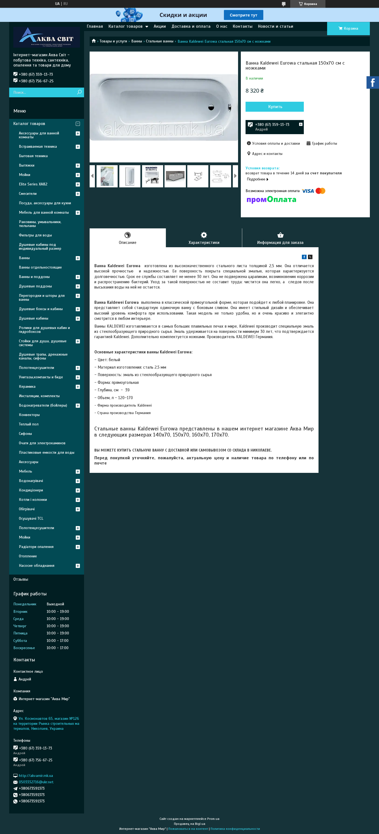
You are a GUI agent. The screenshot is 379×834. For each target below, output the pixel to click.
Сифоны (25, 433)
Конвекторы (29, 414)
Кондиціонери (31, 490)
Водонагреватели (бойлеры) (43, 405)
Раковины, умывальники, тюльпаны (40, 224)
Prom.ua (213, 819)
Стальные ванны (159, 41)
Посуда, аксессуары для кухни (45, 203)
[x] (310, 258)
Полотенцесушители (36, 367)
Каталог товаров (125, 26)
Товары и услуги (113, 41)
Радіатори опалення (36, 546)
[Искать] (79, 92)
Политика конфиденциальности (235, 829)
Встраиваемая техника (38, 146)
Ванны (136, 41)
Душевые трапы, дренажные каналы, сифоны (43, 356)
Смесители (28, 193)
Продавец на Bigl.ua (189, 824)
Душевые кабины (33, 318)
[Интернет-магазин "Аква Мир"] (46, 37)
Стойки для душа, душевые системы (43, 343)
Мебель (25, 471)
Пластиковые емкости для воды (46, 452)
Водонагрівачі (31, 480)
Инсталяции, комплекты (39, 396)
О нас (221, 26)
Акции (160, 26)
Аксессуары (28, 462)
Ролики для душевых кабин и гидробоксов (44, 329)
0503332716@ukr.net (36, 782)
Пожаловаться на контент (188, 829)
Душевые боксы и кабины (41, 309)
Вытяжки (26, 165)
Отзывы (20, 579)
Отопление (28, 556)
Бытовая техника (33, 156)
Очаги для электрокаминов (42, 443)
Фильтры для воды (35, 235)
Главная (95, 26)
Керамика (27, 386)
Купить (275, 106)
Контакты (242, 26)
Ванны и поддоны (34, 276)
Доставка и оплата (191, 26)
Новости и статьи (275, 26)
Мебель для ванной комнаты (44, 212)
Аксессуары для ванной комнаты (39, 135)
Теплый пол (29, 424)
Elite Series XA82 (33, 184)
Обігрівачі (27, 509)
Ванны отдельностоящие (40, 267)
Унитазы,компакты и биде (41, 377)
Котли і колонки (33, 499)
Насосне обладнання (36, 565)
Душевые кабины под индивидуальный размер (40, 246)
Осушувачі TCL (31, 518)
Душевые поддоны (35, 286)
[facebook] (304, 258)
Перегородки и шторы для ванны (42, 297)
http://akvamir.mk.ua (36, 775)
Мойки (24, 174)
